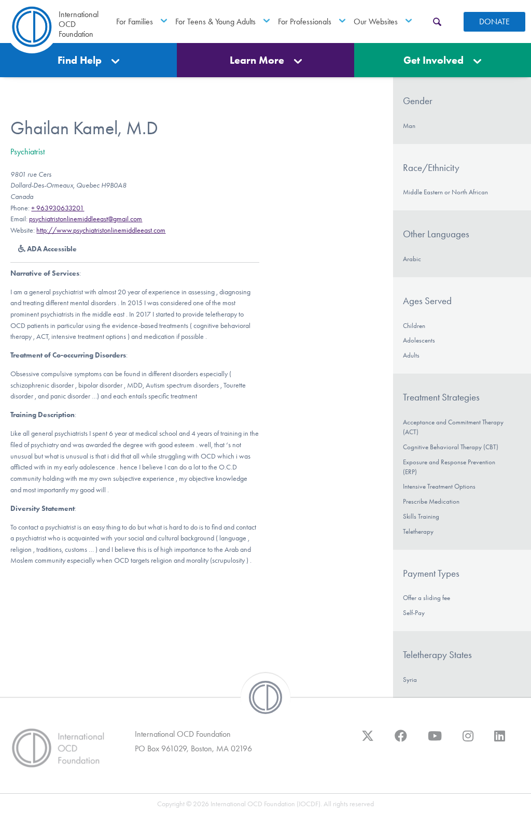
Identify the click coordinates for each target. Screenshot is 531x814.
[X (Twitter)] (367, 741)
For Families (134, 21)
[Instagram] (468, 741)
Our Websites (376, 21)
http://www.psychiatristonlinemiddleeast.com (100, 230)
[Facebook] (400, 741)
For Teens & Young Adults (215, 21)
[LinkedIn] (499, 741)
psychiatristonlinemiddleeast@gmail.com (85, 219)
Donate (494, 21)
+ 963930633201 (57, 208)
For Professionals (304, 21)
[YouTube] (434, 741)
